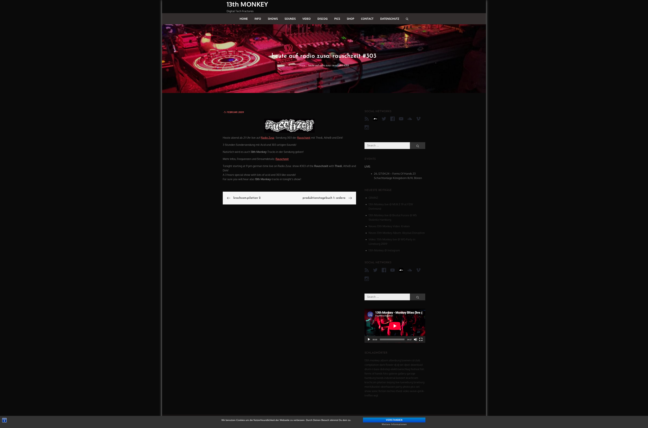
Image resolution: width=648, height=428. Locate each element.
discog (322, 18)
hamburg (370, 378)
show (367, 391)
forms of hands (373, 373)
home (244, 18)
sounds (290, 18)
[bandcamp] (375, 119)
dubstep (385, 369)
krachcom (412, 378)
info (257, 18)
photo (406, 386)
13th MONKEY (247, 4)
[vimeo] (418, 119)
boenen (406, 360)
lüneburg (418, 382)
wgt (375, 395)
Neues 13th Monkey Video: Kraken (389, 226)
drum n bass (371, 369)
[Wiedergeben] (369, 339)
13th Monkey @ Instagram (384, 250)
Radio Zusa (267, 137)
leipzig (391, 382)
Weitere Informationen (394, 424)
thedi (399, 391)
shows (273, 18)
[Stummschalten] (415, 339)
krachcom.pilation (375, 382)
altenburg (395, 360)
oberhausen (388, 386)
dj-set (400, 364)
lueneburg (406, 382)
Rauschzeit (303, 137)
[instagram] (366, 127)
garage (411, 373)
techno (391, 391)
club (417, 360)
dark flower (387, 364)
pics (337, 18)
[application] (394, 326)
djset (407, 364)
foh (422, 369)
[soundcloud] (410, 119)
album (384, 360)
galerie (393, 373)
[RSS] (366, 119)
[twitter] (384, 119)
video (306, 18)
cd (412, 360)
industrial (390, 378)
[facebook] (392, 119)
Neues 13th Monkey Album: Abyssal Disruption (397, 232)
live (397, 382)
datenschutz (389, 18)
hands (380, 378)
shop (350, 18)
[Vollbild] (421, 339)
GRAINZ (373, 197)
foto (385, 373)
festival (415, 369)
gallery (402, 373)
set (418, 386)
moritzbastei (372, 386)
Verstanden (394, 420)
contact (367, 18)
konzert (400, 378)
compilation (371, 364)
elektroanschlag (400, 369)
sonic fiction (379, 391)
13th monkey (372, 360)
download (417, 364)
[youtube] (401, 119)
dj (395, 364)
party (399, 386)
